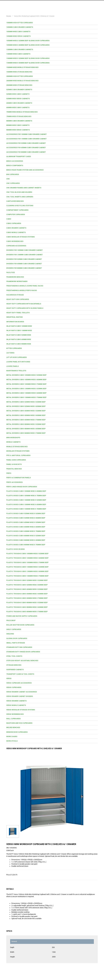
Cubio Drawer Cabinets (16, 228)
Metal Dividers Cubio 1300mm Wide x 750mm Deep (26, 397)
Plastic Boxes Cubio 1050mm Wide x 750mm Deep (26, 495)
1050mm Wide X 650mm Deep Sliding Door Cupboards (27, 45)
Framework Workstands (16, 281)
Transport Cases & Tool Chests (20, 674)
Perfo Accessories (14, 482)
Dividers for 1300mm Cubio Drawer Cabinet (24, 255)
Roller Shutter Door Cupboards (20, 625)
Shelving (10, 634)
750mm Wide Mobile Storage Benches (22, 112)
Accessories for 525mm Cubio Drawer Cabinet (26, 143)
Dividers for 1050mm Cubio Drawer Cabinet (24, 250)
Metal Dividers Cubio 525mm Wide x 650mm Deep (26, 406)
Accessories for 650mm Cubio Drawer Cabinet (26, 148)
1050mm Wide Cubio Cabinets (18, 31)
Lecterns (10, 353)
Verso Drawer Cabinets (16, 701)
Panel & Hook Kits (14, 464)
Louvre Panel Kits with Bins (18, 362)
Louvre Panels (12, 366)
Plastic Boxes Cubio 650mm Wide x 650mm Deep (25, 527)
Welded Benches (13, 727)
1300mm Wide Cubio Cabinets (18, 54)
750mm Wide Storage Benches (18, 116)
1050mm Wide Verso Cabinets (18, 36)
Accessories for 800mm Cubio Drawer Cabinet (26, 152)
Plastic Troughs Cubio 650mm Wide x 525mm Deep (27, 589)
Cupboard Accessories (16, 246)
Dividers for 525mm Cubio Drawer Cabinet (24, 259)
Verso (8, 678)
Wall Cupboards (13, 719)
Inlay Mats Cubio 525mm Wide (18, 335)
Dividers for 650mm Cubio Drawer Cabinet (24, 264)
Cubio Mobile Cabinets (16, 232)
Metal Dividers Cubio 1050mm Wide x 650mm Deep (26, 379)
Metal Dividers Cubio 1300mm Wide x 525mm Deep (26, 388)
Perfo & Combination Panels (18, 478)
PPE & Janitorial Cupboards (18, 455)
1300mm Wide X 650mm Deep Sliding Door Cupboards (27, 63)
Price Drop (10, 620)
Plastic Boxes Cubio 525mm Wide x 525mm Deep (25, 513)
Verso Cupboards (13, 687)
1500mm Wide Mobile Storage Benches (22, 67)
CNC (8, 179)
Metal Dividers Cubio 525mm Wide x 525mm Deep (26, 402)
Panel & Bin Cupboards (16, 460)
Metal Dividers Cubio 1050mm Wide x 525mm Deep (26, 375)
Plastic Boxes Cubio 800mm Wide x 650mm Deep (25, 540)
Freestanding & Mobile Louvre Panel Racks (24, 286)
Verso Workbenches (15, 714)
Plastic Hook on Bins (15, 549)
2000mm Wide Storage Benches (19, 85)
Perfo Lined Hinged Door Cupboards (21, 487)
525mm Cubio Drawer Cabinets (19, 90)
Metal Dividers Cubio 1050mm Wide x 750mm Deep (26, 384)
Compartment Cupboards (17, 210)
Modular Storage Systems (17, 451)
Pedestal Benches (14, 469)
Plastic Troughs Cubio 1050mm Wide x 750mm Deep (27, 562)
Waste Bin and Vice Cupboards (19, 723)
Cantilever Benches (15, 201)
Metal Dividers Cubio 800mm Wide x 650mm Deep (26, 429)
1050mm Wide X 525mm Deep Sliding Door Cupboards (27, 41)
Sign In (85, 4)
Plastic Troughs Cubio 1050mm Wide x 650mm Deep (27, 558)
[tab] (52, 23)
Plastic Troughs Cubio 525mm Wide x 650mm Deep (27, 585)
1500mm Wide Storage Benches (19, 72)
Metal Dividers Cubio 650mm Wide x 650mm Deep (26, 415)
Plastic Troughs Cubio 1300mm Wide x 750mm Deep (27, 576)
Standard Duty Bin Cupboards (19, 647)
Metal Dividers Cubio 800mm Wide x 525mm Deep (26, 424)
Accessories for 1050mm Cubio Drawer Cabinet (26, 134)
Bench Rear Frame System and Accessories (25, 170)
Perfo (8, 473)
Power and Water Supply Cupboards (21, 616)
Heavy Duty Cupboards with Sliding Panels (24, 308)
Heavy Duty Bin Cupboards (17, 299)
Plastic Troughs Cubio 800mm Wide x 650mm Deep (27, 607)
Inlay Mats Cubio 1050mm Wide (19, 326)
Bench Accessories (14, 161)
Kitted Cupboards (14, 348)
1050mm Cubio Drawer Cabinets (19, 27)
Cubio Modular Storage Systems (20, 237)
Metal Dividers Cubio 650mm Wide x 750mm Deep (26, 420)
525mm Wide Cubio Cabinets (17, 94)
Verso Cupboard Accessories (19, 683)
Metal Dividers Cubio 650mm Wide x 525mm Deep (26, 411)
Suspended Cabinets (15, 670)
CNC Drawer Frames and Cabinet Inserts (23, 188)
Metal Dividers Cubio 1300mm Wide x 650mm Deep (26, 393)
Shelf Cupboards (13, 629)
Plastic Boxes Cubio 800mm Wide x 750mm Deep (25, 545)
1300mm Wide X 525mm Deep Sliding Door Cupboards (27, 58)
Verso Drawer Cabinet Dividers (19, 696)
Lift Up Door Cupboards (16, 357)
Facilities (10, 272)
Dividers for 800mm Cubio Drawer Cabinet (24, 268)
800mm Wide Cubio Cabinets (17, 125)
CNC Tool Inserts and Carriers (19, 197)
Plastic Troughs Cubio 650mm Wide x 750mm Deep (27, 598)
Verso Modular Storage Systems (20, 710)
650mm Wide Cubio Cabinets (17, 107)
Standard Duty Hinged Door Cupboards (23, 652)
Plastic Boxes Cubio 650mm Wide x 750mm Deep (25, 531)
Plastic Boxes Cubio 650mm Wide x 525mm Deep (25, 522)
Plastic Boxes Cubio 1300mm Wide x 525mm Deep (26, 500)
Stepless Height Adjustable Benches (22, 661)
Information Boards (15, 322)
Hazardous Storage (15, 295)
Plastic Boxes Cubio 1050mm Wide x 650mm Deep (26, 491)
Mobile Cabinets (13, 442)
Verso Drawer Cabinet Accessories (21, 692)
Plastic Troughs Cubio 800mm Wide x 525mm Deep (27, 603)
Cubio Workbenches (14, 241)
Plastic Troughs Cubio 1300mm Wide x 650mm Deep (27, 571)
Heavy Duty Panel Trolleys (18, 313)
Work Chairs (11, 736)
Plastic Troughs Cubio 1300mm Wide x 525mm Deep (27, 567)
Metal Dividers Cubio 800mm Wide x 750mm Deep (26, 433)
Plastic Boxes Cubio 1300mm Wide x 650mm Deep (26, 504)
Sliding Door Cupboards (16, 638)
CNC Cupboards (13, 183)
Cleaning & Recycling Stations (19, 206)
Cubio (8, 219)
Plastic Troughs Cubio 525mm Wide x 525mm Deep (27, 580)
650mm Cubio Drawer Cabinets (19, 103)
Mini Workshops (13, 437)
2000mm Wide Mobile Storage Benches (22, 81)
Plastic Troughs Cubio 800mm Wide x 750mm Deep (27, 612)
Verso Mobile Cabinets (16, 705)
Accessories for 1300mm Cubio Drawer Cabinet (26, 139)
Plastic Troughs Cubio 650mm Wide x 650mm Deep (27, 594)
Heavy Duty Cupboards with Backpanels (23, 304)
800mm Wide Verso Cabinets (18, 130)
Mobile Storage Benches (17, 446)
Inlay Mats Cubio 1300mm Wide (19, 330)
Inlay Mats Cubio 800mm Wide (18, 344)
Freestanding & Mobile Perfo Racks (21, 290)
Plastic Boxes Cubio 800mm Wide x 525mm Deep (25, 536)
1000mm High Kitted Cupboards (19, 23)
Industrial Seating (14, 317)
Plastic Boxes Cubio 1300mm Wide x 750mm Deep (26, 509)
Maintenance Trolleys (16, 371)
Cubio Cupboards (13, 223)
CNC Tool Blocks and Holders (19, 192)
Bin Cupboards (12, 174)
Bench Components (14, 165)
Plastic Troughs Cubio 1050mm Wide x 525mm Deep (27, 554)
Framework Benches (15, 277)
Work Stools (12, 741)
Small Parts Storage (15, 643)
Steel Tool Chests (14, 656)
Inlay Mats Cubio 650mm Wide (18, 339)
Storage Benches (13, 665)
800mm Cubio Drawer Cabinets (19, 121)
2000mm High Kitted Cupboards (19, 76)
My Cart (74, 4)
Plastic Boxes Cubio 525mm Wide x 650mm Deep (25, 518)
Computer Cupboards (15, 214)
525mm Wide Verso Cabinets (18, 99)
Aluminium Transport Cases (18, 156)
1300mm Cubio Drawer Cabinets (19, 49)
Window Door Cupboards (17, 732)
